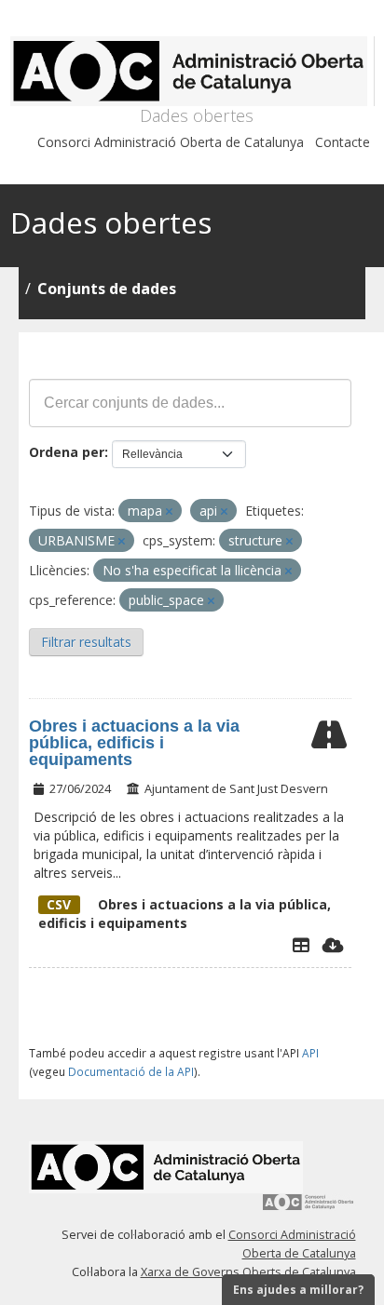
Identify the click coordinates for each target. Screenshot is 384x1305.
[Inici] (192, 71)
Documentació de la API (131, 1071)
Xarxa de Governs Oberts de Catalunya (248, 1272)
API (310, 1052)
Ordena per (66, 452)
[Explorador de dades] (301, 945)
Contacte (342, 142)
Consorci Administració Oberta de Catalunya (170, 142)
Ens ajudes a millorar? (298, 1290)
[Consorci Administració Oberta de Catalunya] (308, 1209)
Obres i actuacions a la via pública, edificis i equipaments (134, 743)
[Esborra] (169, 511)
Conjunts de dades (106, 288)
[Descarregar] (333, 945)
